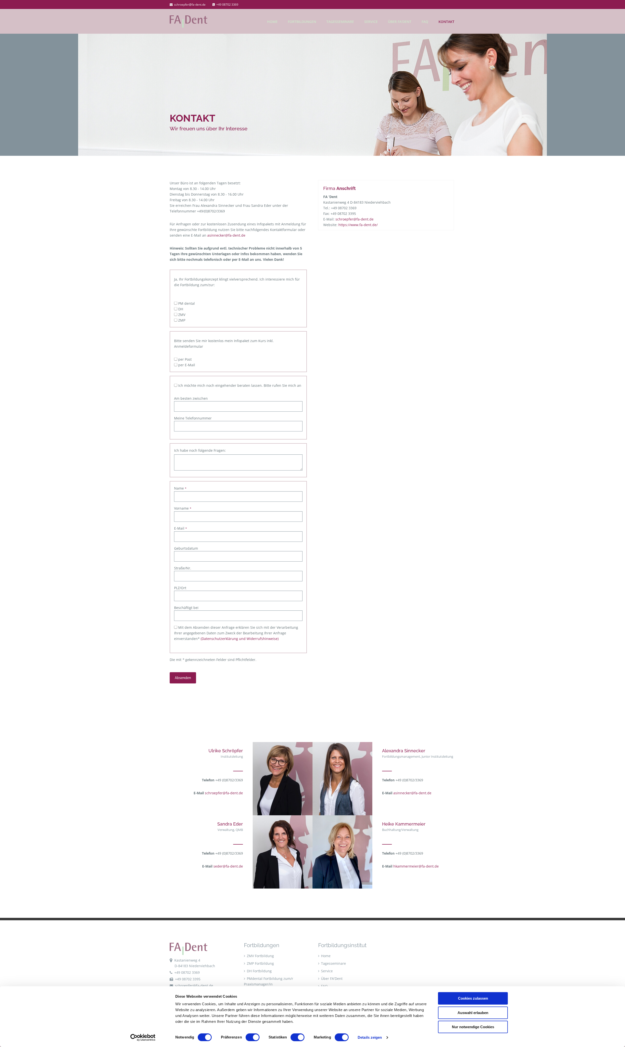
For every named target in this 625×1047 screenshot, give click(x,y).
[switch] (253, 1037)
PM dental (186, 303)
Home (325, 955)
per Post (184, 359)
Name (180, 488)
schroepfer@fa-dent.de (189, 4)
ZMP (181, 320)
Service (371, 21)
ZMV (181, 314)
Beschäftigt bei (186, 607)
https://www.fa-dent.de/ (358, 224)
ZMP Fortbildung (260, 963)
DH (180, 309)
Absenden (183, 678)
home (272, 21)
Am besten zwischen (191, 398)
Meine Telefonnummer (193, 418)
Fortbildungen (302, 21)
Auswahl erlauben (473, 1013)
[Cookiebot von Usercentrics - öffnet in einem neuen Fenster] (143, 1037)
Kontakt (446, 21)
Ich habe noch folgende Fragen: (200, 450)
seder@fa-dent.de (228, 866)
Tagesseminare (340, 21)
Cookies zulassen (473, 998)
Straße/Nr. (182, 568)
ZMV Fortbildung (260, 955)
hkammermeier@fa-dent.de (416, 866)
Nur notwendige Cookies (473, 1027)
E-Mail (180, 528)
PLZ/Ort (180, 588)
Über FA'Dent (399, 21)
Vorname (182, 508)
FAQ (425, 21)
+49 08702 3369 (227, 4)
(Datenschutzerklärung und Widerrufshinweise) (240, 638)
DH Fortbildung (259, 971)
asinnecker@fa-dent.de (226, 235)
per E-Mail (186, 365)
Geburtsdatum (186, 548)
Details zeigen (370, 1037)
